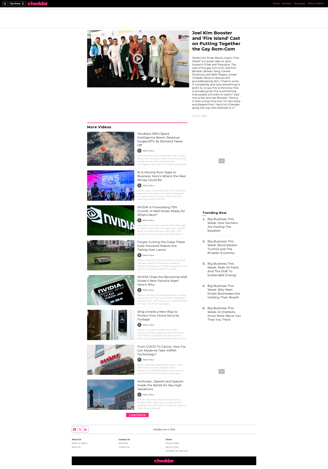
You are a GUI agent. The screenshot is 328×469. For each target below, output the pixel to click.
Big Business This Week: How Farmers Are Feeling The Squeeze (222, 224)
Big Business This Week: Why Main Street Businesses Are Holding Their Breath (223, 291)
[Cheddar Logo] (37, 4)
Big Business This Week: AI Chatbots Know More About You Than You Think (224, 313)
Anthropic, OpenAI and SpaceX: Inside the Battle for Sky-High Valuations (160, 385)
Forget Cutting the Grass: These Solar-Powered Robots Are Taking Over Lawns (161, 245)
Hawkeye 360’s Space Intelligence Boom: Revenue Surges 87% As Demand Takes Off (159, 139)
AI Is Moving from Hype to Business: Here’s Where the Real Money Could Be (161, 176)
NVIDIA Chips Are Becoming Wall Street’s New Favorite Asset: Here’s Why (162, 280)
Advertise (123, 443)
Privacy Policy (172, 443)
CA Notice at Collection (177, 451)
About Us (76, 447)
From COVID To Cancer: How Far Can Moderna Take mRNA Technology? (161, 350)
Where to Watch (316, 3)
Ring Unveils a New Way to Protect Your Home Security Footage (158, 315)
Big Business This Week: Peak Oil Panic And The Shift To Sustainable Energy (223, 269)
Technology (299, 3)
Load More (137, 415)
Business (286, 3)
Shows (276, 3)
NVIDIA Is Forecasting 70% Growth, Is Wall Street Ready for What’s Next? (161, 211)
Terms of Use (172, 447)
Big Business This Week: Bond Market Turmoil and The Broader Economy (222, 247)
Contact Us (124, 447)
